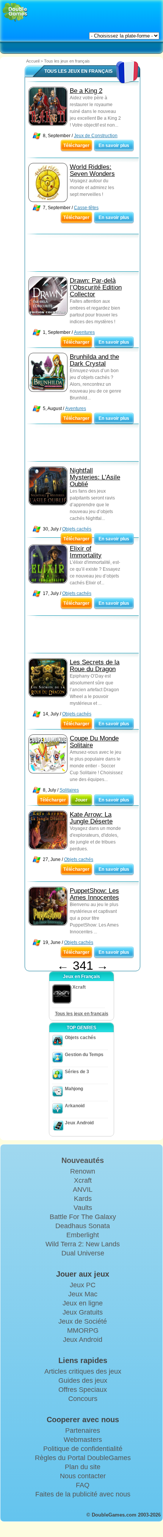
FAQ (82, 1485)
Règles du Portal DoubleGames (83, 1458)
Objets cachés (76, 529)
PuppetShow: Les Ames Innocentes (94, 894)
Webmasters (83, 1439)
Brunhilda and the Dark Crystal (94, 360)
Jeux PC (83, 1285)
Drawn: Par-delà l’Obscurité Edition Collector (96, 287)
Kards (83, 1198)
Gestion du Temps (84, 1054)
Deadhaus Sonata (82, 1226)
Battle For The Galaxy (83, 1217)
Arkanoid (75, 1105)
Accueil (32, 61)
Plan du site (82, 1467)
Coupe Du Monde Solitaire (94, 742)
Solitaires (69, 790)
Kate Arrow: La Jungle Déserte (91, 818)
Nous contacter (83, 1476)
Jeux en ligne (83, 1303)
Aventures (84, 332)
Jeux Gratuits (83, 1312)
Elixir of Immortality (86, 552)
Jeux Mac (82, 1294)
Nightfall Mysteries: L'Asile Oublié (95, 477)
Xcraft (83, 1180)
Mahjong (74, 1088)
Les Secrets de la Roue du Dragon (94, 666)
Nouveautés (82, 1160)
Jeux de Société (82, 1321)
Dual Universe (82, 1253)
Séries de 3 (77, 1071)
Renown (82, 1171)
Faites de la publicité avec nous (82, 1494)
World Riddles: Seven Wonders (92, 170)
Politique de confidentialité (82, 1448)
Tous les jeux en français (81, 1013)
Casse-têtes (86, 207)
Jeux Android (79, 1122)
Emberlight (82, 1235)
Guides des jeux (82, 1380)
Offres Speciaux (82, 1389)
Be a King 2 (86, 90)
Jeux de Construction (96, 135)
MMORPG (83, 1330)
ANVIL (82, 1189)
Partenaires (82, 1430)
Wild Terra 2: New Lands (82, 1244)
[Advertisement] (85, 254)
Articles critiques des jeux (82, 1371)
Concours (82, 1398)
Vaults (83, 1207)
